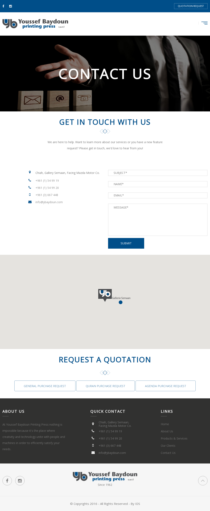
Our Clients (168, 446)
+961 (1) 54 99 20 (47, 188)
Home (165, 424)
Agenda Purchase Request (165, 386)
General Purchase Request (45, 386)
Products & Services (174, 438)
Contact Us (168, 453)
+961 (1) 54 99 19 (47, 180)
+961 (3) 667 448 (46, 195)
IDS (137, 504)
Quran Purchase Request (105, 386)
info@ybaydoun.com (49, 202)
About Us (167, 431)
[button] (121, 298)
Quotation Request (191, 6)
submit (126, 243)
